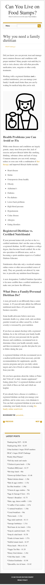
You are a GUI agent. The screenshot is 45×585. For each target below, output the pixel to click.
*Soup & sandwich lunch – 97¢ (18, 531)
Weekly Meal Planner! (15, 457)
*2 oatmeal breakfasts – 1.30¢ (17, 508)
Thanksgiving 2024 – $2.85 (17, 445)
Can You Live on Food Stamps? (23, 9)
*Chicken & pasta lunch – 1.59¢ (18, 464)
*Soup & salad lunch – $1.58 (17, 534)
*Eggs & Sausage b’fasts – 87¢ (18, 494)
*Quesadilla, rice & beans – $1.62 (19, 564)
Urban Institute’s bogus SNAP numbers (21, 449)
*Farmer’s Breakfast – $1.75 (17, 497)
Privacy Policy (23, 580)
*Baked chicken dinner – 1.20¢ (18, 479)
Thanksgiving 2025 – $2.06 (17, 442)
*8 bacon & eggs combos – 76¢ (18, 490)
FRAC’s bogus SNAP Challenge (18, 453)
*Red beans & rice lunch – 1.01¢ (19, 527)
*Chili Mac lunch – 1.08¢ (16, 556)
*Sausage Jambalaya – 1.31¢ (17, 523)
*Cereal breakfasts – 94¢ (16, 512)
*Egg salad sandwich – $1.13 (17, 519)
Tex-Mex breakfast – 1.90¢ (16, 486)
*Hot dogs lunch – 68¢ (15, 471)
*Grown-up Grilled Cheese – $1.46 (19, 475)
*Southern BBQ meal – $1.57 (17, 468)
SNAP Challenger (10, 47)
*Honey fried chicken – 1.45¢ (17, 553)
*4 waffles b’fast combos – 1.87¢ (19, 505)
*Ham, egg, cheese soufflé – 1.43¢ (19, 501)
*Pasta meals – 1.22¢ (14, 516)
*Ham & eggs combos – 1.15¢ (18, 482)
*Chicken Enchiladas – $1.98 (17, 560)
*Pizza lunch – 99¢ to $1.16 (17, 545)
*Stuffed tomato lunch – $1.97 (18, 542)
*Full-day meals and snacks (17, 460)
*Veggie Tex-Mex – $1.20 (16, 549)
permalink (19, 415)
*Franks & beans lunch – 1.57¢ (18, 538)
